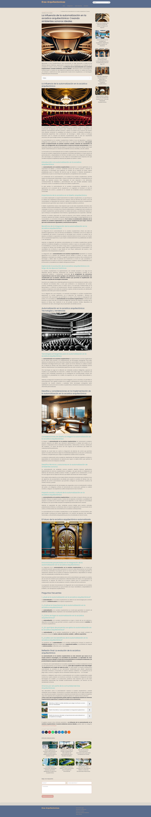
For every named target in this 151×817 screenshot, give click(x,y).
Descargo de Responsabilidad (82, 812)
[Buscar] (109, 2)
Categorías (69, 6)
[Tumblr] (56, 732)
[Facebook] (43, 732)
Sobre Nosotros (78, 6)
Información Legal (80, 807)
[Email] (65, 732)
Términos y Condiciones (81, 809)
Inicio (64, 6)
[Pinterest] (49, 732)
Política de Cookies (80, 811)
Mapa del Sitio (79, 814)
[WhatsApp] (52, 732)
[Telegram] (62, 732)
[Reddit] (69, 732)
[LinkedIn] (59, 732)
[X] (46, 732)
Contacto (86, 6)
